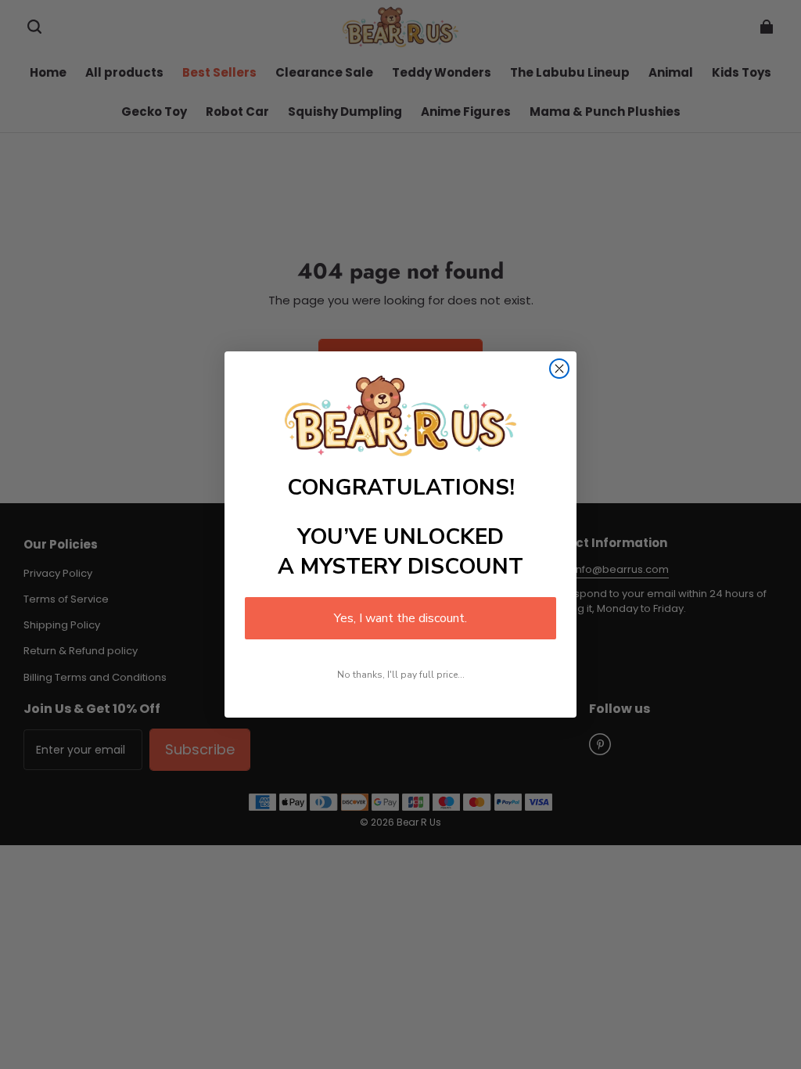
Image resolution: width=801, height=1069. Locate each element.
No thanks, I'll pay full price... (401, 674)
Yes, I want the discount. (400, 618)
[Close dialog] (559, 368)
